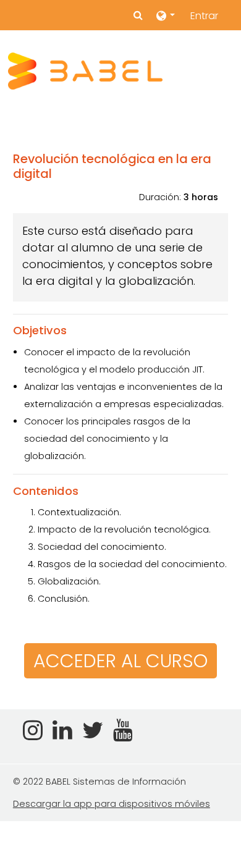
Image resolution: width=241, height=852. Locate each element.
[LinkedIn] (62, 735)
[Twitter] (92, 735)
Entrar (204, 16)
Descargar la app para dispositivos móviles (111, 804)
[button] (138, 15)
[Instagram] (30, 735)
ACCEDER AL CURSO (120, 660)
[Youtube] (125, 735)
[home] (85, 71)
